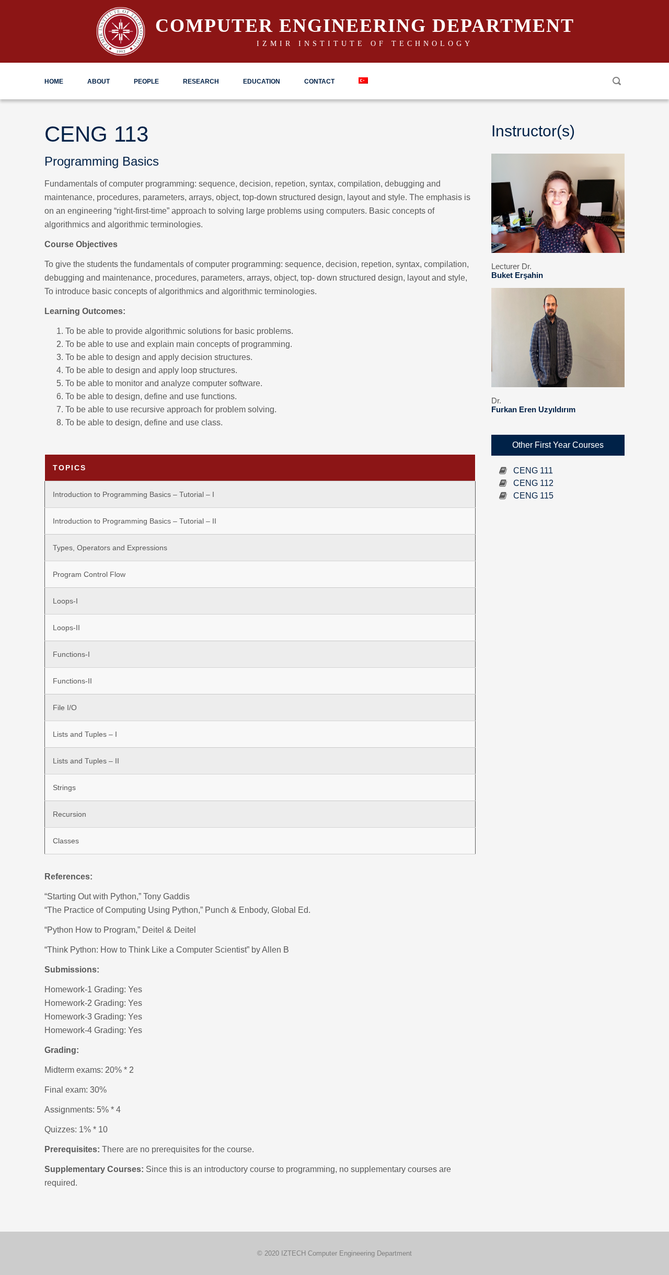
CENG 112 (533, 483)
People (146, 81)
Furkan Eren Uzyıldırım (533, 409)
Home (53, 81)
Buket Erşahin (517, 275)
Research (201, 81)
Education (261, 81)
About (98, 81)
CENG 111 (533, 470)
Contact (319, 81)
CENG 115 (533, 495)
